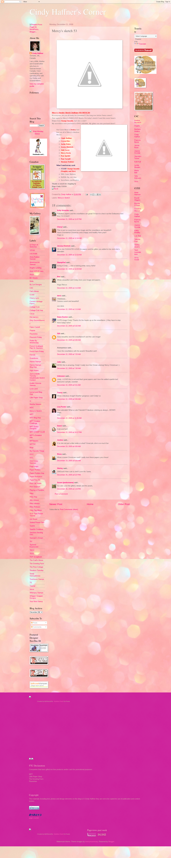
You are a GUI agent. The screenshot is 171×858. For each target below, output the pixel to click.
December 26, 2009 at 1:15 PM (69, 489)
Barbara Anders (137, 130)
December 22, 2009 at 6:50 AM (69, 340)
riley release (34, 500)
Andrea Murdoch (137, 121)
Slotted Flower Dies (37, 522)
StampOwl (61, 262)
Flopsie (32, 330)
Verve (32, 589)
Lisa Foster (61, 407)
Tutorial (32, 586)
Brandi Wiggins (137, 199)
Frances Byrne (137, 141)
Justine (60, 440)
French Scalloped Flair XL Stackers (36, 347)
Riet (58, 277)
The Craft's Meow (36, 560)
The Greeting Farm (37, 564)
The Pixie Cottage (36, 567)
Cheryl (59, 227)
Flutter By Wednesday (34, 342)
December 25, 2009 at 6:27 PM (69, 475)
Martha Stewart (35, 404)
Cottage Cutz (35, 307)
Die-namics (34, 317)
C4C (31, 288)
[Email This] (91, 194)
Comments (36, 627)
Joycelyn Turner (137, 157)
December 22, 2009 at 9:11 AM (69, 385)
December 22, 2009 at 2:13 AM (69, 288)
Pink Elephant (35, 487)
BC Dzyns (34, 278)
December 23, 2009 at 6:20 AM (69, 461)
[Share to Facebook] (98, 194)
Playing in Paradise (37, 490)
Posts (34, 623)
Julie (59, 362)
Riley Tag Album (36, 510)
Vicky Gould (136, 259)
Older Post (124, 504)
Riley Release (35, 507)
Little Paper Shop (36, 398)
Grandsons (34, 358)
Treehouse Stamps (37, 579)
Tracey (59, 393)
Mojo (31, 448)
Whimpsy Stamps (36, 593)
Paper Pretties (35, 470)
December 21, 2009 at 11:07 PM (69, 219)
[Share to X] (95, 194)
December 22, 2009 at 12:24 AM (69, 269)
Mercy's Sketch (64, 198)
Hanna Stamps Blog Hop (35, 366)
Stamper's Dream (36, 538)
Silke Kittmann (137, 177)
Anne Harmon (137, 194)
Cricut (32, 314)
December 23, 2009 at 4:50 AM (69, 446)
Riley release (35, 503)
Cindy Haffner (66, 194)
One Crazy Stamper (34, 462)
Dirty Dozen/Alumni (37, 320)
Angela (137, 126)
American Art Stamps (35, 263)
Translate (142, 44)
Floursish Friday (36, 337)
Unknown (61, 376)
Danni (59, 426)
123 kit (32, 250)
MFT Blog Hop (35, 418)
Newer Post (55, 504)
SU (31, 541)
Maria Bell (136, 172)
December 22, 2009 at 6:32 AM (69, 326)
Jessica (73, 130)
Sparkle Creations (36, 529)
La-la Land (34, 389)
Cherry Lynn (34, 298)
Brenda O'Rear (137, 204)
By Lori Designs (36, 285)
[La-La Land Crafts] (145, 73)
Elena (59, 454)
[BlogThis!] (93, 194)
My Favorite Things (37, 451)
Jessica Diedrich (63, 246)
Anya (32, 275)
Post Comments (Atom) (69, 509)
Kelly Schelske (63, 210)
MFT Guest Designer (34, 428)
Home (90, 504)
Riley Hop (33, 497)
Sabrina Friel (137, 240)
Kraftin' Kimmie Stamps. (35, 384)
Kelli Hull (137, 162)
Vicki (136, 181)
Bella (31, 281)
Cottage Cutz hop (36, 310)
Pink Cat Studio (35, 483)
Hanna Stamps (35, 362)
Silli (58, 333)
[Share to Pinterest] (100, 194)
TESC (32, 554)
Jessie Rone (136, 147)
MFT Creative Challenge (35, 422)
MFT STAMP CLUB (37, 432)
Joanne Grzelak (137, 152)
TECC (32, 550)
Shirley (60, 468)
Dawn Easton (62, 317)
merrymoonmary (91, 842)
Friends (32, 355)
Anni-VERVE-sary (37, 271)
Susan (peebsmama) (65, 482)
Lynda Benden (137, 166)
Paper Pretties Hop (37, 473)
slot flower (33, 519)
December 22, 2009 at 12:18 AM (69, 238)
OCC (32, 454)
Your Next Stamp (36, 601)
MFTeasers (34, 441)
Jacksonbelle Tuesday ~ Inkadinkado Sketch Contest (37, 377)
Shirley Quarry (137, 246)
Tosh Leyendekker (137, 252)
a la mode (33, 254)
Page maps (34, 466)
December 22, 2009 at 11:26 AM (69, 418)
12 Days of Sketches (34, 246)
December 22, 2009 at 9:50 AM (69, 399)
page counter (34, 818)
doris (59, 296)
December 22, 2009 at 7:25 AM (69, 354)
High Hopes (34, 370)
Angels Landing (35, 268)
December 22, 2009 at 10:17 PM (69, 432)
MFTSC (33, 444)
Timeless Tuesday (37, 570)
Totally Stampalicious (35, 575)
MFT (31, 414)
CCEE (32, 295)
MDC (32, 408)
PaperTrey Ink (35, 480)
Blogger (111, 842)
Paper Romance (36, 477)
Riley (32, 493)
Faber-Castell (35, 327)
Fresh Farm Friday (37, 351)
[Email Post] (86, 194)
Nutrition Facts (58, 701)
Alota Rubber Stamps (35, 258)
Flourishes (34, 334)
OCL (31, 458)
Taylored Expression (34, 546)
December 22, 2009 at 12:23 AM (69, 255)
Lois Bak (137, 236)
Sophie (32, 526)
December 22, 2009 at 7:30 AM (69, 368)
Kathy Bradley (137, 232)
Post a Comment (61, 494)
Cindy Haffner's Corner (68, 11)
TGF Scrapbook (36, 557)
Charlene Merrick (137, 210)
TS (31, 583)
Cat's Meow (34, 291)
